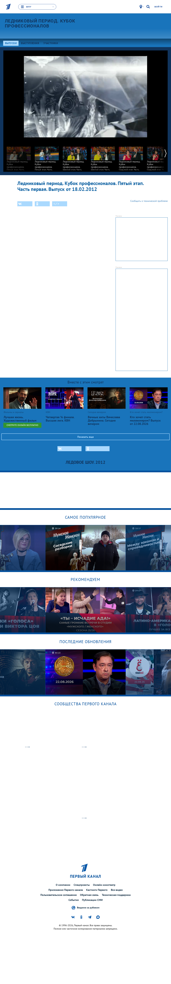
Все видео (117, 889)
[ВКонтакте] (24, 203)
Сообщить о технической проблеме (149, 200)
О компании (63, 884)
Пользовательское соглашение (58, 895)
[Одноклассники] (42, 203)
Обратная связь (89, 895)
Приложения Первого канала (65, 889)
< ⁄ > (56, 204)
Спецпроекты (82, 884)
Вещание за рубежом (88, 907)
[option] (19, 159)
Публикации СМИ (92, 900)
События (73, 900)
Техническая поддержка (116, 895)
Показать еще (85, 436)
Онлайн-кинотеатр (104, 884)
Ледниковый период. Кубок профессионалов (40, 23)
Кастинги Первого (97, 889)
